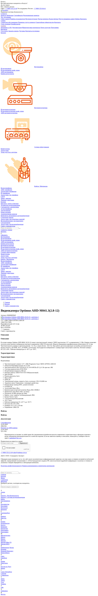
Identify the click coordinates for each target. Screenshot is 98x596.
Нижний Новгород (7, 551)
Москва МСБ (5, 544)
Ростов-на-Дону (6, 566)
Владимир (4, 506)
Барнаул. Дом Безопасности (10, 495)
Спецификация (6, 422)
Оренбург (4, 558)
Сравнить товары (6, 230)
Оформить (4, 235)
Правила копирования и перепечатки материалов (38, 466)
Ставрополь (5, 575)
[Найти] (19, 228)
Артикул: (4, 315)
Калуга (3, 525)
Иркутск (3, 518)
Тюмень (3, 584)
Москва (3, 540)
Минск (3, 537)
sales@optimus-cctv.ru (20, 452)
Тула (2, 582)
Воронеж (4, 509)
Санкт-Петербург (6, 572)
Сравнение (4, 480)
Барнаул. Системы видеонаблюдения (13, 497)
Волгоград (4, 508)
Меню (3, 478)
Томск (3, 580)
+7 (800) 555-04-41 (40, 8)
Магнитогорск (5, 535)
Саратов (3, 573)
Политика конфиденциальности (11, 466)
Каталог (3, 476)
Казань (3, 521)
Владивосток (5, 504)
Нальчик (3, 549)
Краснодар (4, 528)
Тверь (2, 579)
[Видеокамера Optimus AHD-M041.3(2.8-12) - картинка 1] (20, 317)
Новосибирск (5, 553)
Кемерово (4, 527)
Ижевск (3, 516)
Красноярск (4, 530)
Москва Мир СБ (6, 542)
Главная (3, 474)
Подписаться (23, 443)
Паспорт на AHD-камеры (9, 428)
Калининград (5, 523)
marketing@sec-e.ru (15, 438)
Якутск (3, 594)
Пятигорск (4, 563)
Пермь (3, 561)
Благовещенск (5, 501)
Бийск (3, 499)
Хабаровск (4, 591)
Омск (2, 556)
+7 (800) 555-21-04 (11, 8)
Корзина (3, 231)
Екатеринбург (5, 513)
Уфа (2, 587)
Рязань (3, 568)
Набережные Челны (7, 547)
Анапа (3, 492)
